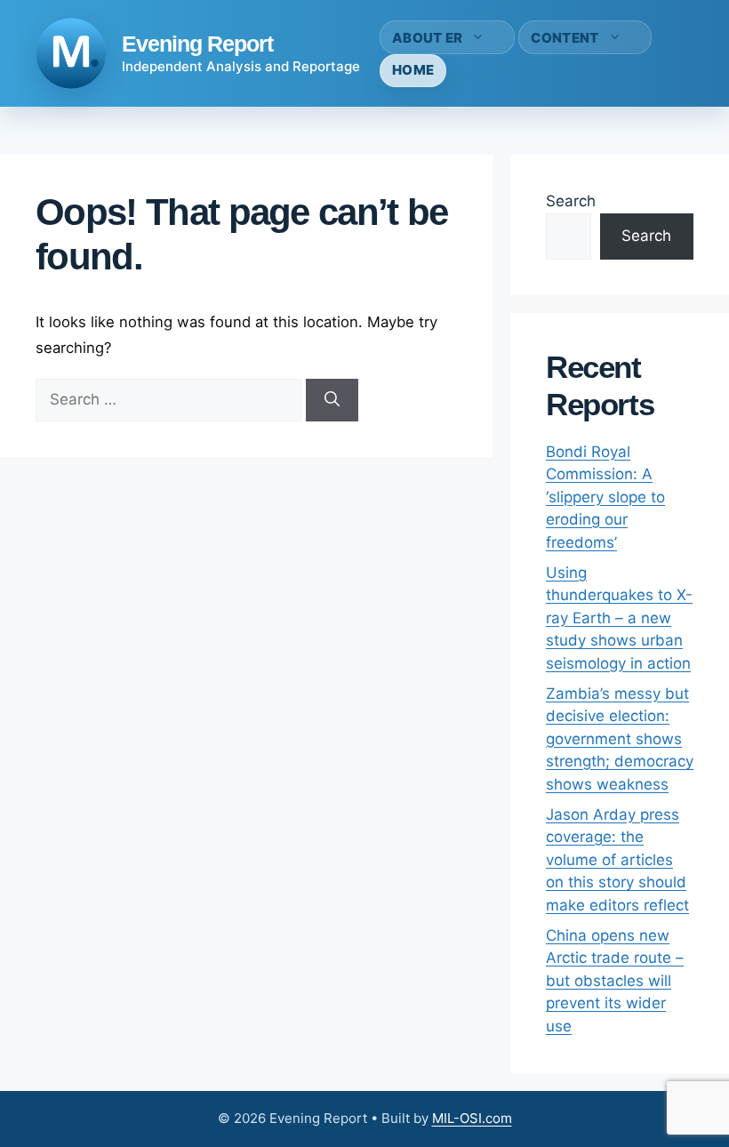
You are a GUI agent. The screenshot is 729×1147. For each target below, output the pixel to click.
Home (413, 69)
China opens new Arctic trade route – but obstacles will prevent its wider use (615, 980)
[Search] (332, 400)
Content (564, 37)
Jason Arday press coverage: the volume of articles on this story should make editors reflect (617, 860)
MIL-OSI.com (472, 1118)
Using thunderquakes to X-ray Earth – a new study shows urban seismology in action (619, 618)
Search (571, 201)
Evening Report (197, 43)
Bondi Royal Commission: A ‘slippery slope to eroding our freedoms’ (605, 497)
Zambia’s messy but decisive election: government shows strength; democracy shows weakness (619, 739)
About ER (427, 37)
